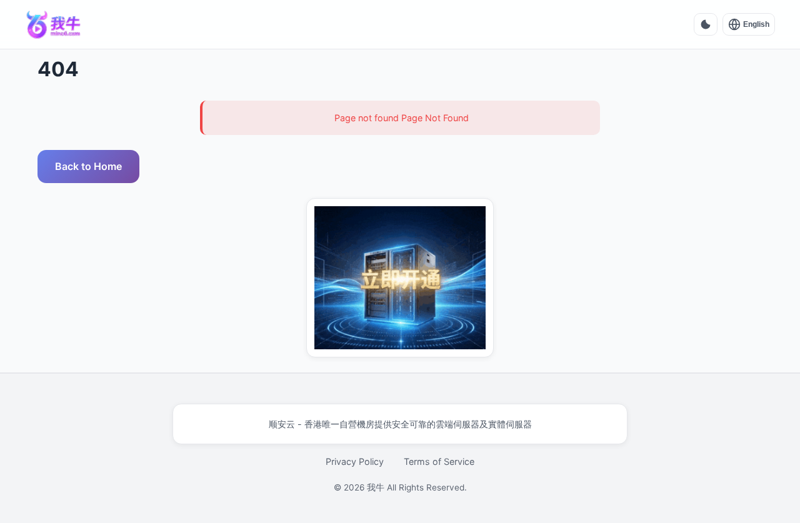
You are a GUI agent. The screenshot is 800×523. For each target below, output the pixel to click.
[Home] (53, 24)
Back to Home (88, 166)
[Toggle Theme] (706, 24)
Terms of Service (439, 461)
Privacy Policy (355, 461)
